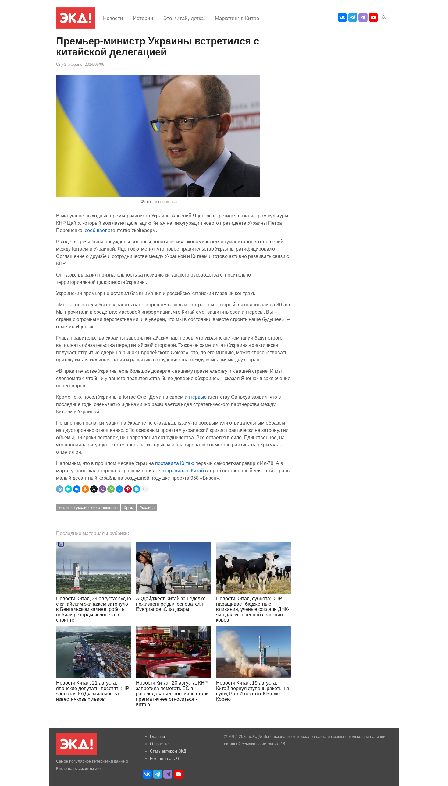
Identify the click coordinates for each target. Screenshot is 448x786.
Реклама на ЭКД (165, 758)
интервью (195, 397)
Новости (113, 18)
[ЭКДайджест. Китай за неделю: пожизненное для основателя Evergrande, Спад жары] (173, 568)
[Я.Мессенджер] (68, 489)
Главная (157, 736)
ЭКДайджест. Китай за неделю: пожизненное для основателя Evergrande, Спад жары (170, 604)
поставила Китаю (174, 463)
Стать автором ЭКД (168, 751)
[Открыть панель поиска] (382, 16)
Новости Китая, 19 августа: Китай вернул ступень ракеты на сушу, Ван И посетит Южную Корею (252, 691)
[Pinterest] (128, 489)
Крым (129, 507)
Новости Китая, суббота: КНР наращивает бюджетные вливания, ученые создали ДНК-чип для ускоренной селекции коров (252, 609)
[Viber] (102, 489)
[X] (94, 489)
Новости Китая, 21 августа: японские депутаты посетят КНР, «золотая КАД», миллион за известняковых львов (93, 691)
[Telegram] (59, 489)
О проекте (159, 744)
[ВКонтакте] (76, 489)
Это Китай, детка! (184, 18)
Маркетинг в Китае (237, 18)
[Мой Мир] (119, 489)
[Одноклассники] (85, 489)
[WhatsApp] (111, 489)
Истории (143, 18)
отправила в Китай (183, 470)
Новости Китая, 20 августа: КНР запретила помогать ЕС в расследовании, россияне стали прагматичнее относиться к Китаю (172, 693)
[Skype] (136, 489)
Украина (147, 507)
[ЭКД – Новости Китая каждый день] (75, 18)
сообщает (96, 230)
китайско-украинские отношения (88, 507)
